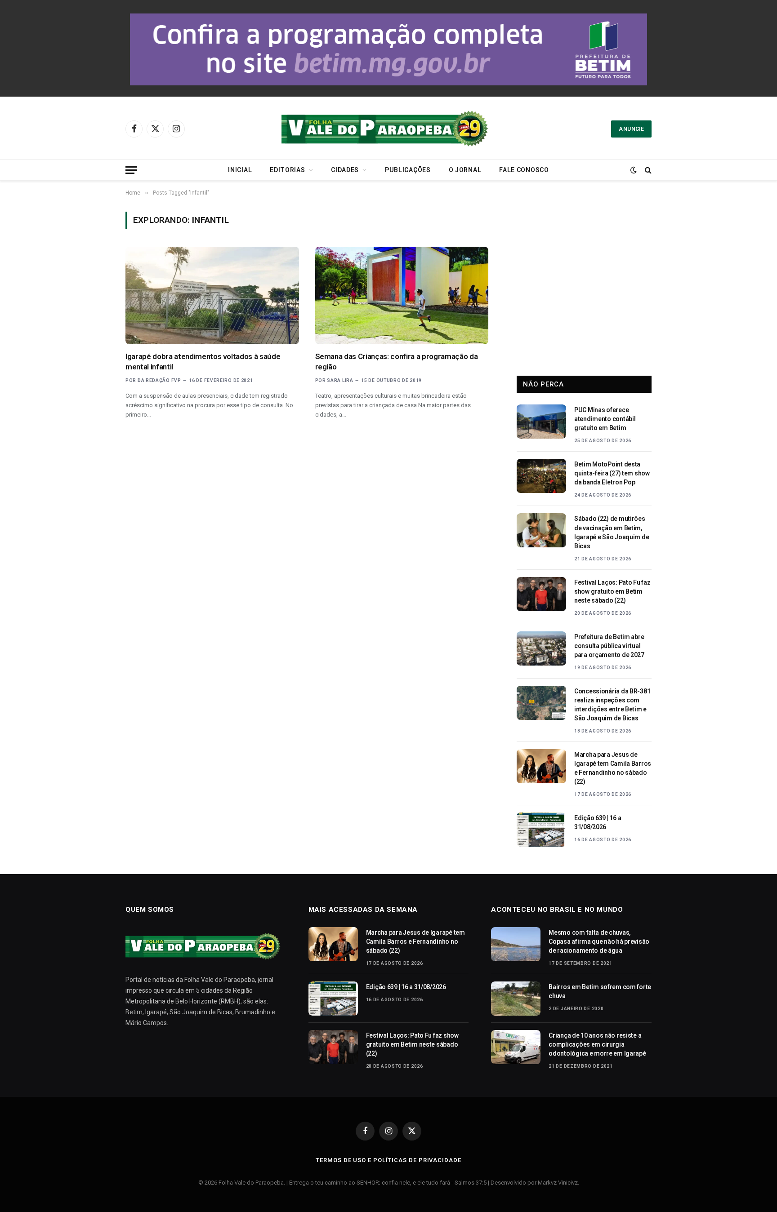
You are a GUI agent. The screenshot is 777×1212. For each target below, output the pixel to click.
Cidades (345, 169)
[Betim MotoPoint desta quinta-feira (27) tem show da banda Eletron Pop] (541, 476)
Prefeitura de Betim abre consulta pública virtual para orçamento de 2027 (609, 645)
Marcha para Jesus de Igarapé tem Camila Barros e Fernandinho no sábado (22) (612, 768)
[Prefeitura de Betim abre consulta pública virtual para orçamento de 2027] (541, 648)
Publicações (408, 169)
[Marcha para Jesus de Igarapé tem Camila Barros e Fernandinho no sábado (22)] (541, 766)
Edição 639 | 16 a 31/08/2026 (597, 822)
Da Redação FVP (159, 380)
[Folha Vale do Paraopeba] (388, 128)
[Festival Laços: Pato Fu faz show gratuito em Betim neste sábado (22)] (541, 594)
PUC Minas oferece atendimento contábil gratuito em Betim (604, 418)
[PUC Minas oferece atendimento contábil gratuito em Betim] (541, 421)
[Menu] (131, 170)
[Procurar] (647, 170)
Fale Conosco (524, 169)
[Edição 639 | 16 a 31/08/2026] (541, 829)
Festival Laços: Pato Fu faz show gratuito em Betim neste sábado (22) (612, 591)
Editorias (287, 169)
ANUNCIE (631, 129)
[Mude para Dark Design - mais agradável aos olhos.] (633, 169)
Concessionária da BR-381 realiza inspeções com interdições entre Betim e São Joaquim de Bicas (612, 705)
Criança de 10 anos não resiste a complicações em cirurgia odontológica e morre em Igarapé (597, 1044)
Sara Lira (340, 380)
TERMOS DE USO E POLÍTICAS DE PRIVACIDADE (388, 1160)
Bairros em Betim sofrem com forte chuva (600, 991)
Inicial (240, 169)
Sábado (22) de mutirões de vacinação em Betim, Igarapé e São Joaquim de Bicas (611, 532)
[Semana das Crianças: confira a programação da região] (402, 295)
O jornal (465, 169)
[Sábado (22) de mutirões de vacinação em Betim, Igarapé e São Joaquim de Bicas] (541, 530)
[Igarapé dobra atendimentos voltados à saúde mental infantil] (212, 295)
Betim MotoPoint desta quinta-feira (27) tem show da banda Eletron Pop (612, 473)
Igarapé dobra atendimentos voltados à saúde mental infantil (202, 361)
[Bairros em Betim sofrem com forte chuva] (515, 998)
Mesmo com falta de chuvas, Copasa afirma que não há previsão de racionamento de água (599, 941)
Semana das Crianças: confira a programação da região (396, 361)
